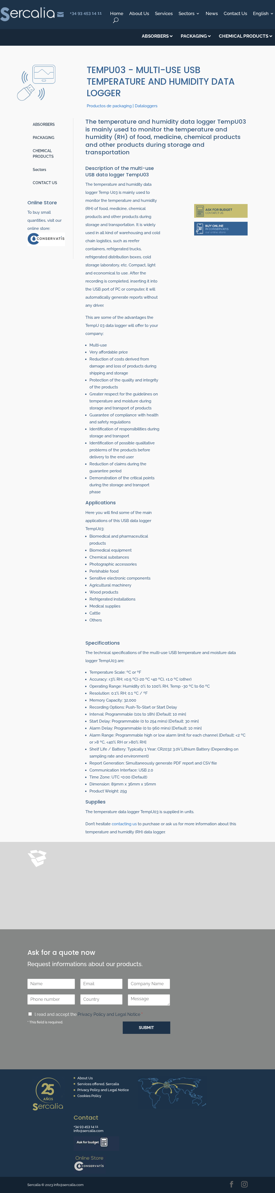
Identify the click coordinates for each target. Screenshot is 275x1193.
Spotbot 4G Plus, (103, 903)
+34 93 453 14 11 (86, 13)
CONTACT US (45, 183)
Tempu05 (59, 887)
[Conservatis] (46, 244)
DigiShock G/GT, (88, 887)
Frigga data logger (92, 878)
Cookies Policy (89, 1096)
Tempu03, (123, 878)
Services (164, 14)
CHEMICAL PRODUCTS (43, 154)
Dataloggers (146, 105)
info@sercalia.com (88, 1131)
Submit (146, 1027)
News (212, 14)
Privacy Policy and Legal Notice (109, 1014)
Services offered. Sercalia (98, 1084)
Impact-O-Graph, (67, 903)
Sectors (186, 14)
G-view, (150, 895)
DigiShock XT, (121, 887)
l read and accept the (89, 1014)
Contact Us (235, 14)
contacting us (124, 823)
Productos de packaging (109, 105)
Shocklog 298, (64, 895)
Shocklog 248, (152, 887)
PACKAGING (43, 137)
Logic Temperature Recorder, (110, 895)
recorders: (60, 878)
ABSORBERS (44, 124)
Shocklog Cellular (78, 911)
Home (116, 14)
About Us (139, 14)
